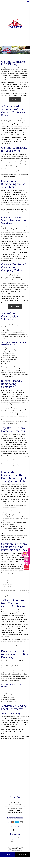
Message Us (22, 854)
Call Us (7, 854)
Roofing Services (16, 838)
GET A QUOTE (15, 306)
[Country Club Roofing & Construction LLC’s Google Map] (13, 830)
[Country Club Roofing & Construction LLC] (15, 23)
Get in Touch (15, 99)
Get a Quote (15, 840)
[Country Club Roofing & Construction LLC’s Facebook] (17, 830)
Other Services (15, 841)
